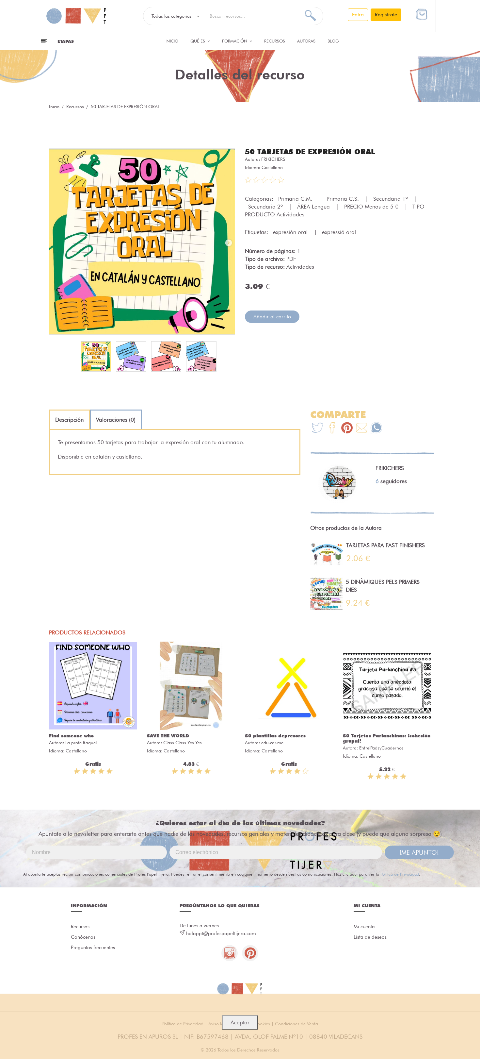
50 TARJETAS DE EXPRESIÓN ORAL (310, 151)
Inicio (172, 40)
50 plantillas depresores (275, 735)
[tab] (69, 419)
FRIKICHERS (273, 159)
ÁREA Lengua (314, 206)
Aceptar (240, 1022)
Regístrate (386, 14)
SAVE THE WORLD (168, 735)
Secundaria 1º (391, 198)
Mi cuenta (364, 927)
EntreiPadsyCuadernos (381, 747)
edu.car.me (272, 742)
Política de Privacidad (399, 874)
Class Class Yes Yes (182, 742)
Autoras (306, 40)
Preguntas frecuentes (93, 947)
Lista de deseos (370, 937)
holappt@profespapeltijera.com (221, 933)
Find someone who (71, 735)
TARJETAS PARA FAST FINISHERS (385, 545)
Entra (358, 14)
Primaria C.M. (296, 198)
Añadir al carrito (272, 316)
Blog (333, 40)
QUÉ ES (198, 40)
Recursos (274, 40)
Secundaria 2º (266, 206)
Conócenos (83, 937)
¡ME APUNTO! (419, 852)
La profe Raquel (81, 742)
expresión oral (291, 232)
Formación (235, 40)
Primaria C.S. (343, 198)
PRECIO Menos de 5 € (372, 206)
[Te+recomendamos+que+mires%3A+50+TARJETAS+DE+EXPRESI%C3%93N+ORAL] (332, 428)
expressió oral (339, 232)
